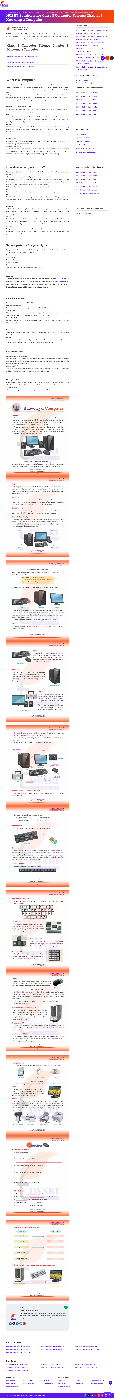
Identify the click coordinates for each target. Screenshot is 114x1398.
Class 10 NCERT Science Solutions (51, 1367)
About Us (61, 1380)
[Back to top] (110, 1383)
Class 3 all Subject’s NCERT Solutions (21, 67)
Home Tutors (10, 1384)
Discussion (62, 1384)
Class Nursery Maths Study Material (88, 193)
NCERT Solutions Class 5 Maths (86, 172)
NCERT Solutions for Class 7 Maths (52, 1346)
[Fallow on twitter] (13, 1323)
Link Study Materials (83, 145)
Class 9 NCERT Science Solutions (51, 1364)
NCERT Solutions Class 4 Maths (86, 176)
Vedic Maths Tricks (82, 141)
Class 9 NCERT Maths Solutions (16, 1364)
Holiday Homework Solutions (86, 152)
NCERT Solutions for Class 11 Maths (18, 1349)
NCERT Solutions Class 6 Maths (86, 114)
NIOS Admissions (28, 1384)
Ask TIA (107, 1394)
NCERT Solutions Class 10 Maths (87, 100)
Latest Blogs (79, 1384)
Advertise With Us (97, 1380)
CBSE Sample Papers (46, 1384)
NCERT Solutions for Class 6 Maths (18, 1346)
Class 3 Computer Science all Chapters (22, 62)
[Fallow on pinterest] (24, 1323)
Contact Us (78, 1380)
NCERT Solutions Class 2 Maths (86, 183)
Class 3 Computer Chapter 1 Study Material (23, 56)
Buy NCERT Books (82, 80)
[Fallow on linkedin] (17, 1323)
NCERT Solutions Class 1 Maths (86, 186)
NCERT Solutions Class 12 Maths (87, 93)
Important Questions (83, 138)
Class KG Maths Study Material (86, 190)
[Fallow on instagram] (20, 1323)
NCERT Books (10, 1380)
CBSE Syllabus (44, 1380)
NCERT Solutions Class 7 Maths (86, 110)
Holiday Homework (97, 1384)
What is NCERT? (81, 134)
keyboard (63, 281)
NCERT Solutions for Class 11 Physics (86, 1349)
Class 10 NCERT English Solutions (85, 1367)
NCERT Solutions (28, 1380)
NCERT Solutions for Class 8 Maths (85, 1346)
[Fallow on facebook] (10, 1323)
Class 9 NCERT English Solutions (85, 1364)
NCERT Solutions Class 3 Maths (86, 179)
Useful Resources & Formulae (85, 148)
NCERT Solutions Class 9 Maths (86, 103)
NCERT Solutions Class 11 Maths (86, 96)
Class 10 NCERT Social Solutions (17, 1370)
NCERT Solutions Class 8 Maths (86, 107)
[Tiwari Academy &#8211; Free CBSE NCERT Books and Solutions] (4, 4)
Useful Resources (64, 1387)
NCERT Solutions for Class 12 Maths (52, 1349)
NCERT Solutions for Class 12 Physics (18, 1352)
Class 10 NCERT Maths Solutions (17, 1367)
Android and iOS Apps (83, 213)
